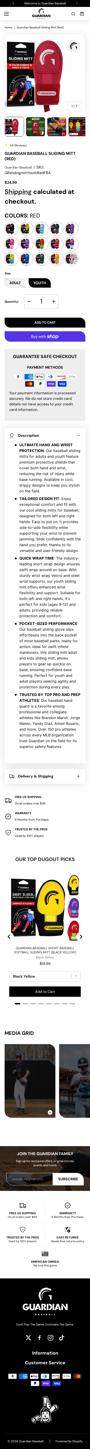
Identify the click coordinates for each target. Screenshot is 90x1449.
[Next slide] (80, 936)
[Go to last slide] (9, 936)
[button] (73, 13)
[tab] (17, 1003)
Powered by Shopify (69, 1441)
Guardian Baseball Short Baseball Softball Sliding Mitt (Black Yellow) (45, 950)
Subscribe (68, 1179)
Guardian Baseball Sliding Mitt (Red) (40, 27)
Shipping (18, 191)
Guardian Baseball (18, 167)
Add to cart (45, 322)
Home (8, 27)
